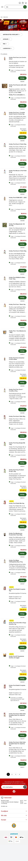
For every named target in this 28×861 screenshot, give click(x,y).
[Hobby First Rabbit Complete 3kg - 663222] (4, 588)
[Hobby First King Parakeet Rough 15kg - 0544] (4, 471)
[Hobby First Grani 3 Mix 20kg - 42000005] (4, 417)
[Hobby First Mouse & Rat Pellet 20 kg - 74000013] (4, 171)
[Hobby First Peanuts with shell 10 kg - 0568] (4, 86)
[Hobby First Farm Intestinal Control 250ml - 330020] (4, 359)
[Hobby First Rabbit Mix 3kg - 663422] (4, 502)
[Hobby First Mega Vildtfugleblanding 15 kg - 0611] (4, 561)
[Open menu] (2, 7)
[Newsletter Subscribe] (25, 787)
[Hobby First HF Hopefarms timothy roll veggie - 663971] (4, 655)
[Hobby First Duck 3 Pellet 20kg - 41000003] (4, 145)
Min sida (4, 815)
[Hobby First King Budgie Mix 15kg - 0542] (4, 444)
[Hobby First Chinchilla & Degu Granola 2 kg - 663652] (4, 622)
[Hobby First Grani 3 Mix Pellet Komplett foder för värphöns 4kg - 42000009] (4, 743)
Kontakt (3, 820)
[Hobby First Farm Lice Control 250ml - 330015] (4, 58)
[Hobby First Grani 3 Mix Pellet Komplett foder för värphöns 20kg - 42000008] (4, 715)
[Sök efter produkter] (25, 7)
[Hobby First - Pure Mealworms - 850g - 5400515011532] (4, 332)
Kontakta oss (4, 806)
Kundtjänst (4, 811)
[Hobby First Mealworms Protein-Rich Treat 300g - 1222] (4, 534)
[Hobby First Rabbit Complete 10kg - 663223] (4, 686)
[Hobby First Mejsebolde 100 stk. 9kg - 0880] (4, 225)
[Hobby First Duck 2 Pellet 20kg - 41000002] (4, 252)
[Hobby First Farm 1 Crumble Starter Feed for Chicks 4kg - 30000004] (4, 113)
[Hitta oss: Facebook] (14, 791)
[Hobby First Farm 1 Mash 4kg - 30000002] (4, 305)
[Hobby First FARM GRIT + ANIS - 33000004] (4, 198)
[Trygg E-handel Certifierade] (14, 825)
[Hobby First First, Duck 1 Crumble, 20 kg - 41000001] (4, 390)
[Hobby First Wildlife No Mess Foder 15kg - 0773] (4, 278)
